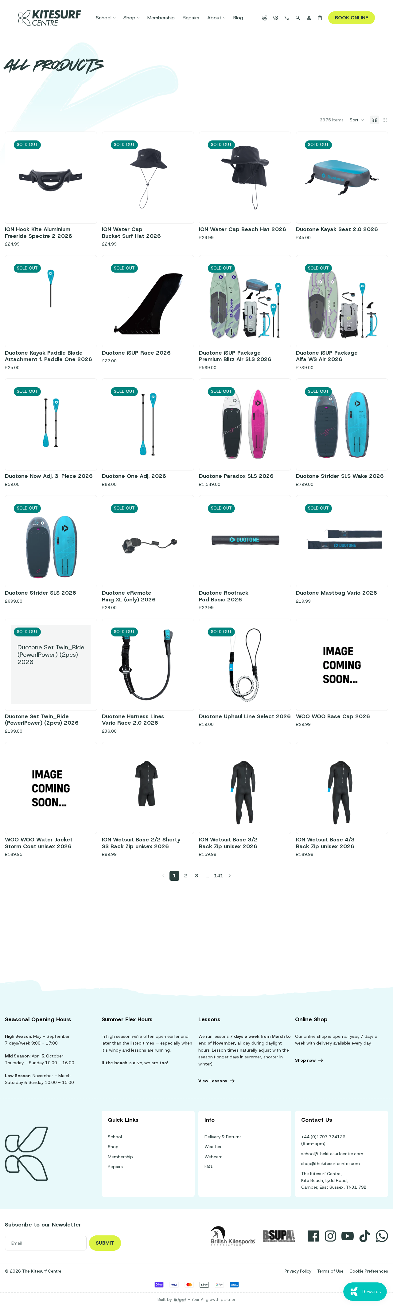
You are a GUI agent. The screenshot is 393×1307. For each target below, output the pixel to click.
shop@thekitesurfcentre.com (330, 1163)
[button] (357, 120)
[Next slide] (178, 177)
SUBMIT (105, 1243)
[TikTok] (365, 1236)
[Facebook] (313, 1236)
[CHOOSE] (81, 818)
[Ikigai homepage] (180, 1299)
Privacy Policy (298, 1271)
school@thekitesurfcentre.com (332, 1153)
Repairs (115, 1166)
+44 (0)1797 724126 (323, 1137)
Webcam (213, 1156)
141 (218, 875)
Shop (113, 1146)
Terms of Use (330, 1271)
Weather (213, 1146)
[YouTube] (347, 1236)
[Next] (229, 875)
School (115, 1137)
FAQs (209, 1166)
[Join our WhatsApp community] (382, 1236)
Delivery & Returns (223, 1137)
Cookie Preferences (368, 1271)
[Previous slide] (117, 177)
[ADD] (372, 694)
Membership (120, 1156)
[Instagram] (330, 1236)
